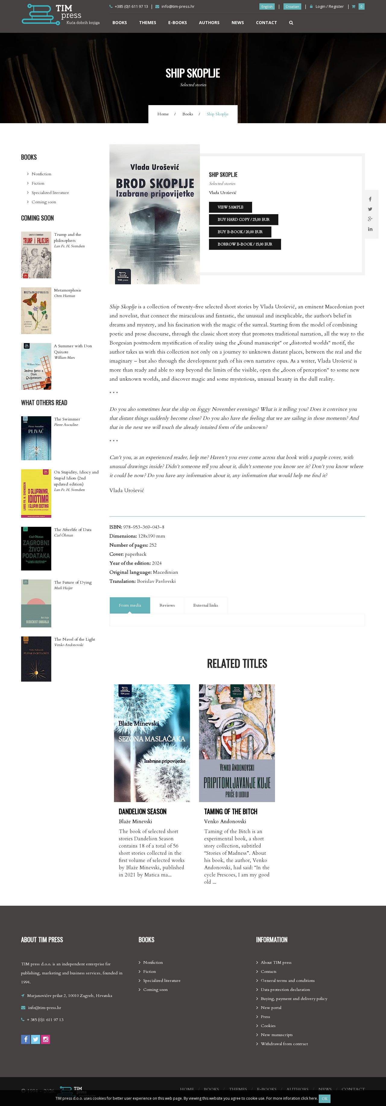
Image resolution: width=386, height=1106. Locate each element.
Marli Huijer (63, 588)
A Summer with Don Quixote (73, 349)
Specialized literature (50, 192)
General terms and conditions (288, 980)
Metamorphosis (67, 290)
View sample (230, 207)
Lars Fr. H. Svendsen (69, 246)
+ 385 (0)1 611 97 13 (45, 1020)
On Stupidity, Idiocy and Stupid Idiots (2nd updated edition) (76, 478)
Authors (209, 22)
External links (205, 605)
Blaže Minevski (135, 821)
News (238, 22)
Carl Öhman (63, 535)
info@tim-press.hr (178, 6)
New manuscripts (277, 1035)
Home (163, 114)
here (313, 1098)
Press (265, 1017)
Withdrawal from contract (284, 1044)
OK (324, 1098)
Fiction (38, 183)
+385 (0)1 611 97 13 (131, 6)
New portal (271, 1008)
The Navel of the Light (74, 639)
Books (119, 22)
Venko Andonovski (225, 821)
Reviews (167, 605)
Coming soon (44, 202)
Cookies (268, 1026)
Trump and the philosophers (67, 237)
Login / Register (329, 6)
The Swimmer (67, 419)
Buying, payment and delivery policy (294, 998)
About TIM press (276, 962)
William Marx (64, 357)
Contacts (269, 971)
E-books (177, 22)
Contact (266, 22)
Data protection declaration (285, 989)
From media (130, 605)
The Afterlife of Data (72, 530)
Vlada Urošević (222, 192)
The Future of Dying (73, 582)
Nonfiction (41, 174)
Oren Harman (64, 295)
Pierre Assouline (66, 424)
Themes (147, 22)
